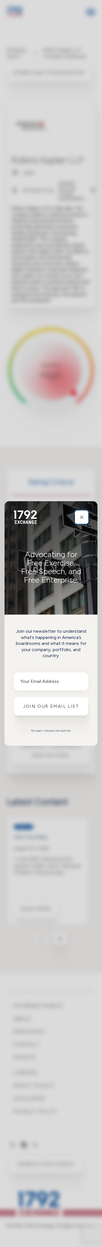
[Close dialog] (81, 517)
